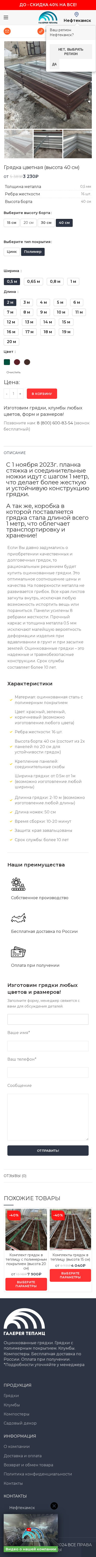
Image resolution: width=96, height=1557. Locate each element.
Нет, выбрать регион (70, 51)
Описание (15, 453)
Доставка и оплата (23, 1456)
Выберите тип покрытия (27, 242)
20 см (28, 222)
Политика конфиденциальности (38, 1474)
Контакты (13, 1483)
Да (54, 64)
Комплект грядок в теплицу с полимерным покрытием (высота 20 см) (26, 1262)
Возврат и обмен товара (28, 1465)
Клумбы (12, 1405)
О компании (17, 1446)
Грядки (11, 1395)
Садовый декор (20, 1423)
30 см (46, 222)
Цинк (12, 251)
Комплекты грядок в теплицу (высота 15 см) (70, 1257)
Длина (10, 291)
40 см (64, 222)
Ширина (12, 271)
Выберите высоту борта (27, 213)
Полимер (33, 251)
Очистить (13, 372)
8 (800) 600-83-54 (55, 423)
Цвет (9, 351)
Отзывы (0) (15, 1176)
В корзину (42, 394)
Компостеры (17, 1414)
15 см (11, 222)
